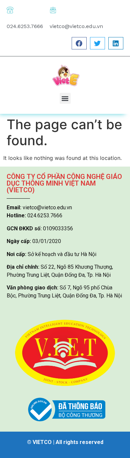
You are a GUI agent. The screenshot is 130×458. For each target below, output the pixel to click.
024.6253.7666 (25, 26)
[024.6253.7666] (10, 10)
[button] (79, 43)
